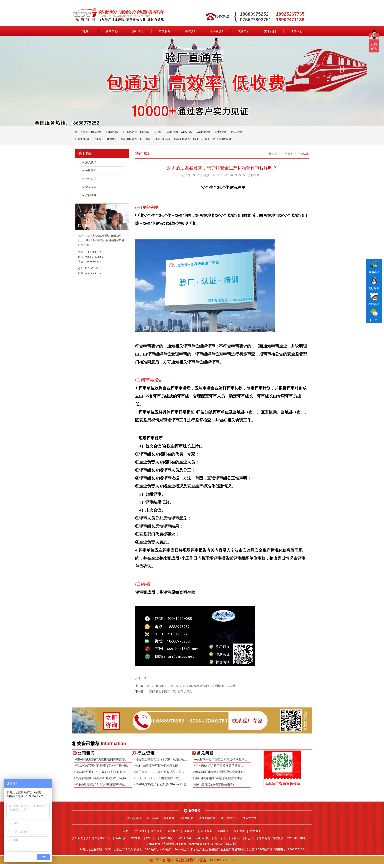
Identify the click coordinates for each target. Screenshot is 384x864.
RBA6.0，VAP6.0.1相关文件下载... (158, 778)
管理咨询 (206, 831)
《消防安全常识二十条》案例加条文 (169, 691)
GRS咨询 (172, 131)
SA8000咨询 (130, 131)
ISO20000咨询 (181, 139)
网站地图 (231, 843)
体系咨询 (168, 818)
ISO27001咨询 (201, 139)
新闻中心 (112, 31)
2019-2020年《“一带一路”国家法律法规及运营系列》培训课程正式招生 (191, 685)
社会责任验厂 (83, 139)
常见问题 (90, 187)
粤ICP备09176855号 (212, 843)
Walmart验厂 (204, 131)
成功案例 (244, 31)
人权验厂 (236, 838)
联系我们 (296, 31)
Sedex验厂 (121, 838)
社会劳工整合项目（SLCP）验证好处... (161, 759)
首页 (85, 31)
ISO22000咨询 (162, 139)
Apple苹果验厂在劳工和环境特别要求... (221, 759)
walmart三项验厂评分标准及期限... (158, 765)
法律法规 (90, 195)
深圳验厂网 (187, 818)
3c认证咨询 (134, 818)
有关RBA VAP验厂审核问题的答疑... (219, 765)
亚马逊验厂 (237, 131)
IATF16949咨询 (222, 139)
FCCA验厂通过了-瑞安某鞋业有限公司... (102, 765)
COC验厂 (190, 831)
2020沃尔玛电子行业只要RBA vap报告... (162, 784)
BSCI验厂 (97, 131)
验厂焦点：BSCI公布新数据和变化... (159, 772)
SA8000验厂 (167, 838)
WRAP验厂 (187, 131)
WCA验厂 (137, 838)
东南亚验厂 (217, 31)
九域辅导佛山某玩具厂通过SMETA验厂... (103, 778)
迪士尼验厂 (221, 131)
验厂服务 (156, 831)
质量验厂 (112, 139)
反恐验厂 (99, 139)
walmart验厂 (203, 838)
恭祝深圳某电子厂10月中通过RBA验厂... (103, 784)
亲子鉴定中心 (229, 818)
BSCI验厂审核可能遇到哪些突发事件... (220, 772)
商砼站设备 (250, 818)
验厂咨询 (77, 838)
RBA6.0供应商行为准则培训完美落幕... (101, 759)
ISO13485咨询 (128, 139)
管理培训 (278, 838)
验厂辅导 (152, 818)
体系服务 (164, 31)
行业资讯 (90, 178)
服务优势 (239, 831)
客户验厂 (191, 31)
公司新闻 (90, 170)
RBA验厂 (145, 131)
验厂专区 (138, 31)
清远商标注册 (207, 818)
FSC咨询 (145, 139)
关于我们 (270, 31)
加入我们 (90, 162)
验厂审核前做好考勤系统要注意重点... (220, 778)
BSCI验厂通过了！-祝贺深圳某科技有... (102, 772)
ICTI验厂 (159, 131)
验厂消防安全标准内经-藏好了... (216, 784)
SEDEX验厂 (113, 131)
